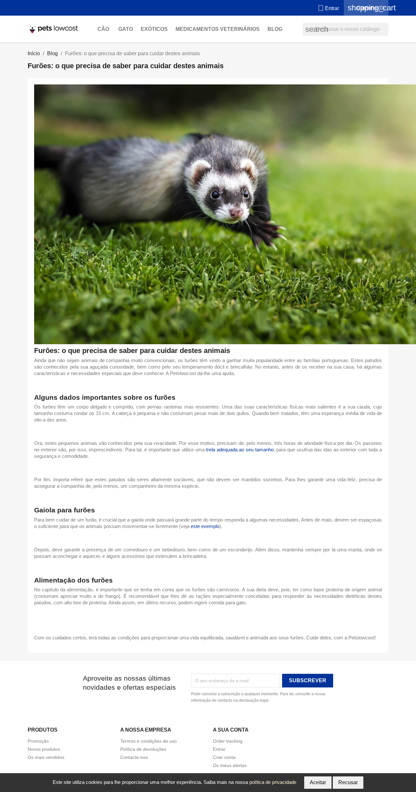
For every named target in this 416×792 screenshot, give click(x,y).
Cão (104, 29)
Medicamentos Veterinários (218, 29)
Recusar (348, 782)
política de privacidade (272, 782)
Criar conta (224, 757)
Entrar (219, 749)
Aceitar (318, 782)
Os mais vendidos (46, 757)
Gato (125, 29)
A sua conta (231, 730)
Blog (274, 29)
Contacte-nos (134, 757)
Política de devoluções (143, 749)
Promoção (38, 741)
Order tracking (227, 741)
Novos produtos (44, 749)
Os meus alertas (230, 765)
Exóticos (154, 29)
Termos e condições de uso (148, 741)
